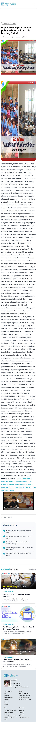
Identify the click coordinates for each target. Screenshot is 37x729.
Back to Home (7, 517)
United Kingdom (8, 697)
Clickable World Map (24, 694)
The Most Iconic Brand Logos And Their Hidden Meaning (16, 543)
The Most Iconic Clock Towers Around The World (17, 554)
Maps (5, 719)
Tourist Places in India (10, 716)
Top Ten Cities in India (10, 710)
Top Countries (8, 691)
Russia (6, 703)
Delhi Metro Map (8, 712)
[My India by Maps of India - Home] (8, 4)
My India (21, 714)
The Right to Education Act (15, 487)
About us (21, 710)
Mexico (6, 704)
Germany (6, 699)
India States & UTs (9, 717)
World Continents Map (25, 699)
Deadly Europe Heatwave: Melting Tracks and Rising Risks (18, 548)
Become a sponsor (24, 717)
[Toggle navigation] (33, 4)
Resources (22, 708)
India (5, 708)
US (5, 694)
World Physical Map (24, 695)
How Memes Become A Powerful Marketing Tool (18, 531)
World (20, 691)
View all (31, 569)
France (6, 701)
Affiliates (21, 716)
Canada (6, 695)
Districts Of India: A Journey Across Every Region (17, 537)
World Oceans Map (24, 697)
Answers (21, 712)
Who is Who (7, 714)
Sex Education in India (13, 481)
